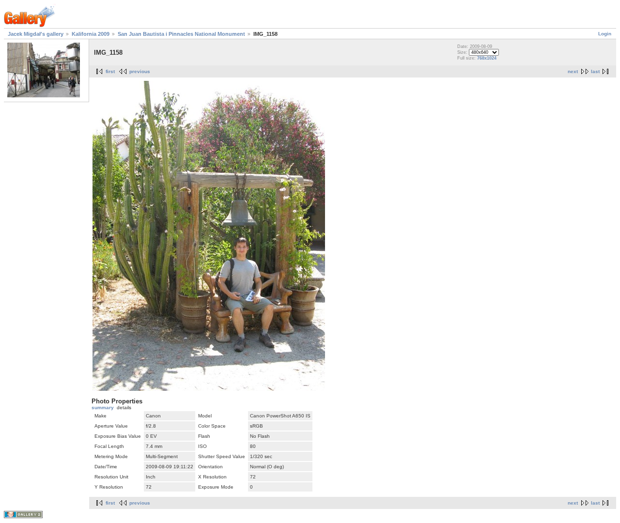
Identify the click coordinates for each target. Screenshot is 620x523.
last (595, 71)
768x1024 (486, 58)
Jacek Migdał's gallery (35, 34)
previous (139, 71)
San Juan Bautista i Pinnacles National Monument (181, 34)
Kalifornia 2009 (90, 34)
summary (103, 407)
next (573, 71)
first (110, 71)
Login (604, 33)
